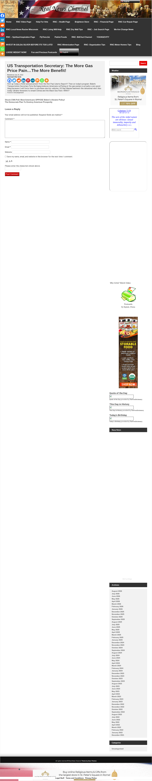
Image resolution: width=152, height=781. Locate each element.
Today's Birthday (115, 421)
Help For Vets (42, 22)
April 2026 (116, 601)
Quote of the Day (115, 399)
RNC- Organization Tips (94, 45)
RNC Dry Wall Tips (74, 29)
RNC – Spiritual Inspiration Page (20, 37)
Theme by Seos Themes (89, 761)
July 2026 (115, 594)
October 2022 (117, 709)
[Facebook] (9, 80)
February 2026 (117, 606)
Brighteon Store (82, 22)
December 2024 (118, 642)
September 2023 (118, 681)
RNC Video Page (23, 22)
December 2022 (118, 704)
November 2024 (118, 645)
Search (143, 63)
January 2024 (117, 671)
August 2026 (117, 591)
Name (8, 142)
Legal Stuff (59, 778)
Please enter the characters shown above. (22, 166)
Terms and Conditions (75, 778)
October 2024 (117, 648)
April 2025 (116, 632)
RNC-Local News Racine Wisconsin (22, 29)
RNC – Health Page (61, 22)
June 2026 (116, 596)
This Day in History (115, 410)
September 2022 (118, 712)
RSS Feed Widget (127, 579)
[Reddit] (19, 80)
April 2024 (116, 663)
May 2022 (115, 722)
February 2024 (117, 668)
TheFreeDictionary (136, 399)
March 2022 (116, 727)
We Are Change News (123, 29)
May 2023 (115, 691)
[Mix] (37, 80)
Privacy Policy (91, 778)
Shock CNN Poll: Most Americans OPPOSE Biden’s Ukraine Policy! (35, 100)
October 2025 (117, 617)
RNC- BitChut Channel (82, 37)
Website (8, 152)
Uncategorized (19, 92)
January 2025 (117, 640)
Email (8, 147)
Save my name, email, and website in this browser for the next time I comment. (40, 157)
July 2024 (115, 655)
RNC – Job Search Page (98, 29)
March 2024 (116, 666)
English (65, 52)
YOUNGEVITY (103, 37)
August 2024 (117, 653)
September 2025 (118, 619)
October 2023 (117, 678)
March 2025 (116, 635)
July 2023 (115, 686)
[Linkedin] (23, 80)
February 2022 (117, 730)
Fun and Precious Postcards (44, 52)
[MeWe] (33, 80)
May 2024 (115, 660)
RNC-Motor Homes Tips (120, 45)
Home (8, 22)
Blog (138, 45)
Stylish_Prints (129, 307)
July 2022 (115, 717)
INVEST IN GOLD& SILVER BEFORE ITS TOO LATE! (29, 45)
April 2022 (116, 725)
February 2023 (117, 699)
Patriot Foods (61, 37)
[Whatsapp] (42, 80)
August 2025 (117, 622)
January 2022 (117, 732)
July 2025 (115, 624)
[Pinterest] (28, 80)
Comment (9, 119)
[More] (47, 80)
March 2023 (116, 696)
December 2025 (118, 612)
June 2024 (116, 658)
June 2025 (116, 627)
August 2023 (117, 684)
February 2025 (117, 637)
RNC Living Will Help (52, 29)
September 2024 (118, 650)
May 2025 (115, 630)
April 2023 (116, 694)
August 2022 (117, 714)
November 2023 (118, 676)
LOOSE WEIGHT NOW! (16, 52)
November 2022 (118, 707)
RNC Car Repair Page (128, 22)
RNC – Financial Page (104, 22)
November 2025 (118, 614)
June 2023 (116, 689)
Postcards (128, 304)
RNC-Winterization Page (68, 45)
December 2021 (118, 735)
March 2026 (116, 604)
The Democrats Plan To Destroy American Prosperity (28, 102)
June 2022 (116, 720)
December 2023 (118, 673)
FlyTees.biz (45, 37)
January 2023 (117, 702)
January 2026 (117, 609)
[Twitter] (14, 80)
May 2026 (115, 599)
